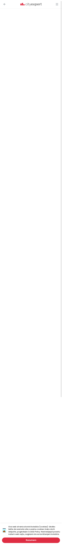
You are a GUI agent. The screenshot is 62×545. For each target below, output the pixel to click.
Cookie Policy (34, 531)
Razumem (31, 540)
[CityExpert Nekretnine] (31, 4)
